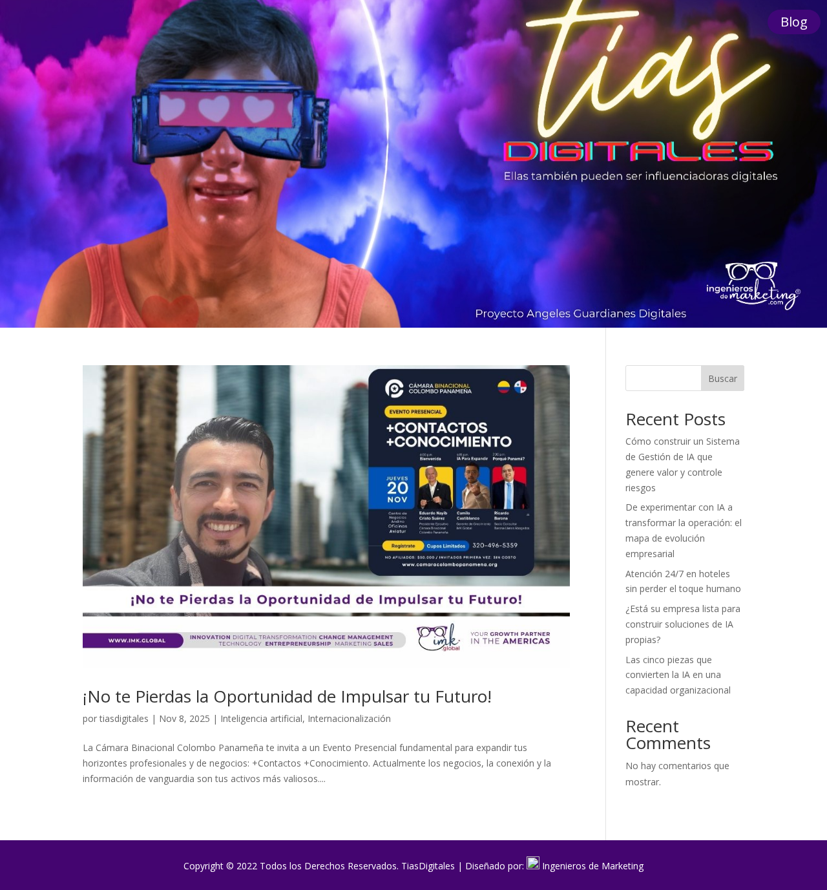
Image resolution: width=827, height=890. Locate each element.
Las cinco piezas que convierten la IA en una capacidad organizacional (678, 675)
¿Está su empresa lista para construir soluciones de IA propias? (682, 624)
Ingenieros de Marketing (593, 866)
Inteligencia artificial (261, 718)
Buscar (722, 378)
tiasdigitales (124, 718)
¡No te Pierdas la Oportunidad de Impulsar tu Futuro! (287, 696)
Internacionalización (349, 718)
